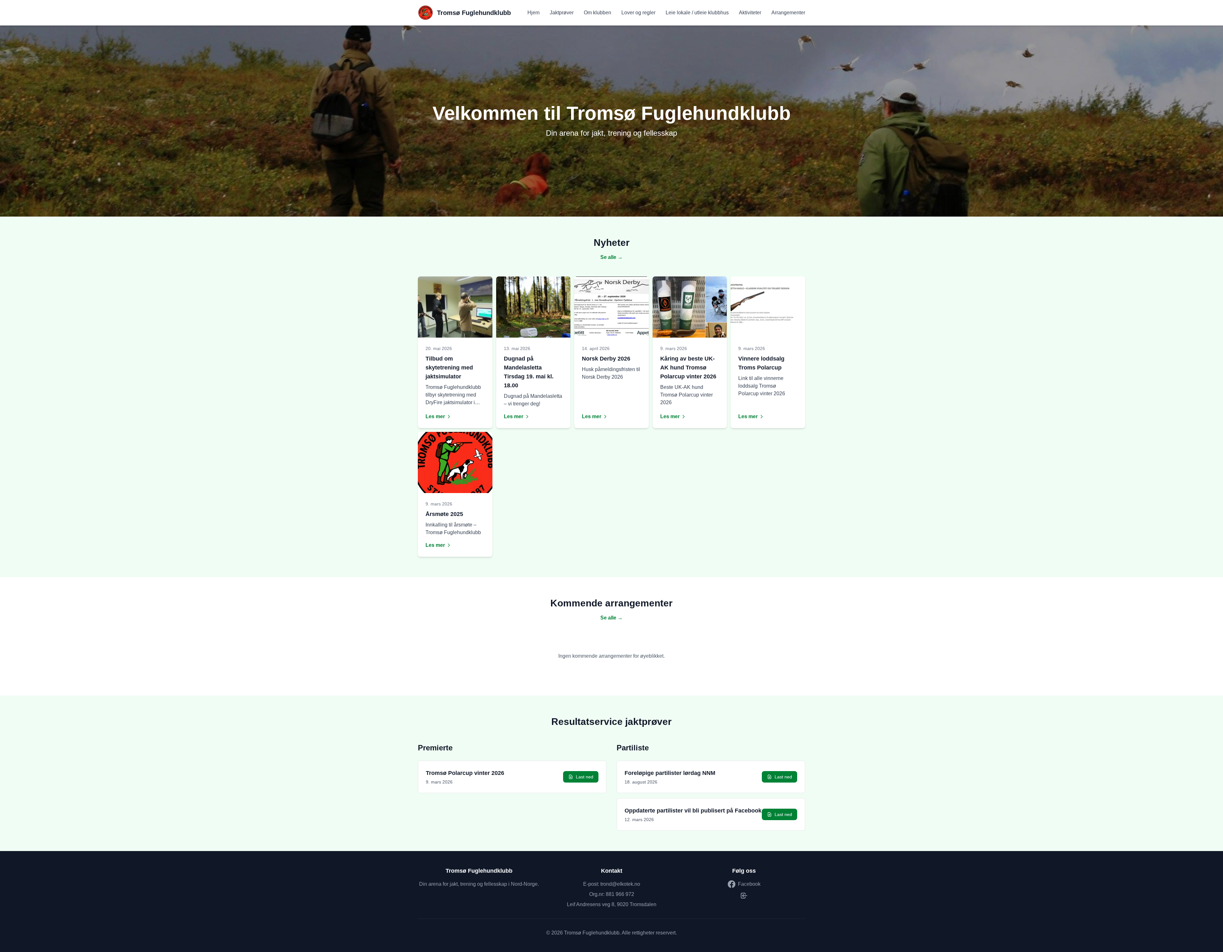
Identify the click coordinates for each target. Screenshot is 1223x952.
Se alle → (611, 257)
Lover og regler (638, 12)
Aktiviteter (750, 12)
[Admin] (744, 895)
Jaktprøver (562, 12)
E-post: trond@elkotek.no (611, 884)
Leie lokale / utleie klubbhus (697, 12)
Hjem (533, 12)
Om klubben (597, 12)
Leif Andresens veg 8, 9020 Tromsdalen (611, 904)
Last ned (584, 776)
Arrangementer (788, 12)
